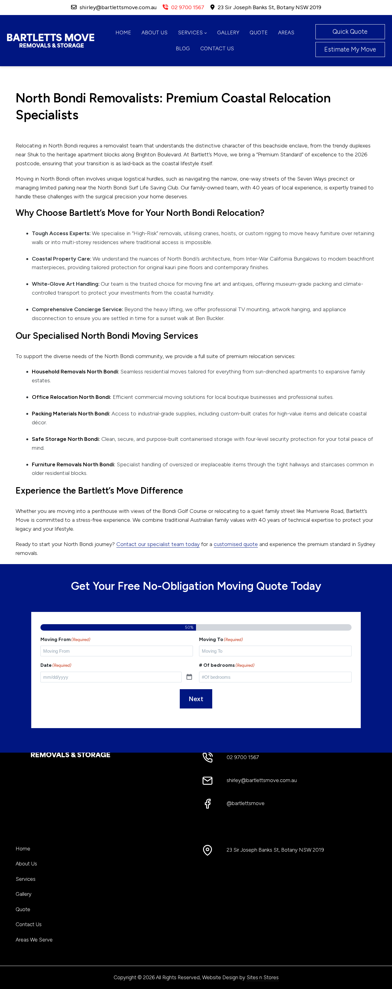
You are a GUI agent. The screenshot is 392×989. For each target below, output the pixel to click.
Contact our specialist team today (158, 544)
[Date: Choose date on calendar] (189, 677)
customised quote (236, 544)
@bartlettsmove (246, 803)
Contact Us (217, 48)
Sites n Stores (263, 977)
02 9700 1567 (187, 7)
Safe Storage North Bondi (65, 439)
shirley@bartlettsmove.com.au (118, 7)
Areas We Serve (34, 940)
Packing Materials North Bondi (70, 413)
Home (123, 32)
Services (190, 32)
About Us (154, 32)
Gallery (228, 32)
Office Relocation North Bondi (71, 397)
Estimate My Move (350, 49)
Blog (183, 48)
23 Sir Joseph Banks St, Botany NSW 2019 (269, 7)
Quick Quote (350, 31)
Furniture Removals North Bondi (73, 464)
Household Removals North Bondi (75, 371)
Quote (259, 32)
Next (196, 699)
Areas (286, 32)
